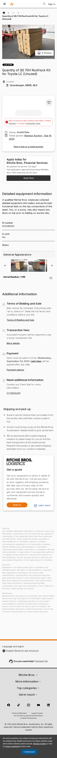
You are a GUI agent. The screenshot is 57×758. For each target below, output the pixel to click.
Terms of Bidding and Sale (20, 320)
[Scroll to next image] (52, 265)
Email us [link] (17, 505)
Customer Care (33, 123)
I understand (29, 752)
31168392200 (13, 393)
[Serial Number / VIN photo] (51, 278)
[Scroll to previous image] (5, 265)
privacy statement (13, 746)
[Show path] (13, 13)
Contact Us (41, 661)
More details (13, 343)
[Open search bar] (44, 3)
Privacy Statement (19, 713)
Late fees (36, 361)
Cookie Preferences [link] (28, 718)
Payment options (15, 370)
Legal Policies (37, 713)
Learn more (44, 505)
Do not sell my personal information (28, 716)
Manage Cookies (39, 744)
